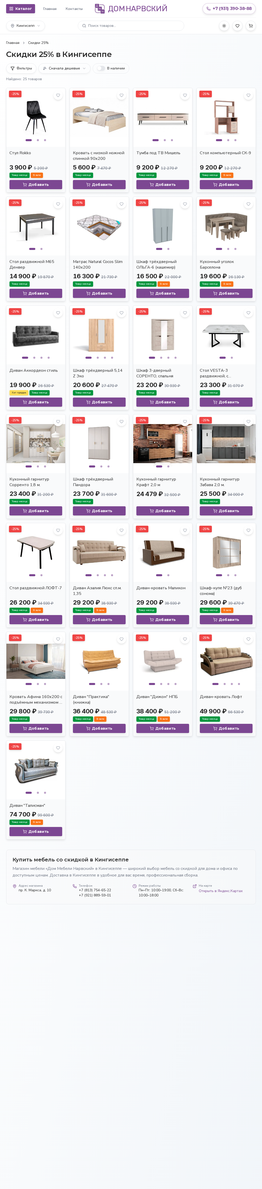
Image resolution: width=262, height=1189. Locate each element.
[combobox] (25, 26)
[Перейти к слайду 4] (49, 358)
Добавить (38, 184)
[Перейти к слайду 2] (38, 140)
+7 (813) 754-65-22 (95, 890)
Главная (50, 8)
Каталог (23, 8)
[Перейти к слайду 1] (29, 140)
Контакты (74, 8)
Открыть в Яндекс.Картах (221, 890)
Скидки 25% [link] (38, 42)
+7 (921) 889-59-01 (95, 895)
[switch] (101, 68)
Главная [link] (12, 42)
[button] (131, 26)
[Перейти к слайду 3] (45, 140)
